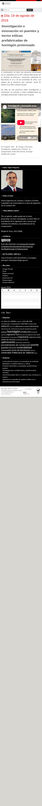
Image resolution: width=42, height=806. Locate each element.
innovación (22, 334)
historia (4, 332)
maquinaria (23, 337)
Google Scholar (7, 269)
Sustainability (6, 350)
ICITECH (34, 332)
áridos (35, 353)
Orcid (4, 271)
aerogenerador (6, 151)
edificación (18, 326)
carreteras (19, 321)
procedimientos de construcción (16, 345)
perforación (26, 342)
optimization (19, 342)
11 (20, 297)
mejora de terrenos (8, 340)
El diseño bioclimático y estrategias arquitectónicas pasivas (19, 367)
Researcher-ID (7, 278)
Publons (5, 276)
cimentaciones (5, 324)
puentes (5, 348)
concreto (23, 324)
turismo (32, 350)
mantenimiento (13, 337)
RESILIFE (12, 348)
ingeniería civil (13, 334)
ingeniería (3, 334)
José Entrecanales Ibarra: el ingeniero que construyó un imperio (21, 376)
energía (21, 147)
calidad (13, 321)
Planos (10, 388)
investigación (5, 149)
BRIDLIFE (7, 321)
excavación (21, 329)
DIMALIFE (5, 326)
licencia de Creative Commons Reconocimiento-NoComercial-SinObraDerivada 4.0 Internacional (18, 246)
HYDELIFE (25, 332)
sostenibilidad (24, 347)
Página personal (8, 273)
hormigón (13, 331)
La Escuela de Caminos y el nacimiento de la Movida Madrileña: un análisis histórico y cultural (20, 363)
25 (20, 304)
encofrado (26, 326)
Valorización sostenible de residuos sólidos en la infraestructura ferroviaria (18, 381)
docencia (12, 326)
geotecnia (28, 329)
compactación (15, 324)
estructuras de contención (9, 329)
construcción (32, 324)
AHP (2, 321)
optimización (8, 342)
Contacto (15, 388)
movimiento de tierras (22, 340)
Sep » (8, 312)
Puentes (25, 149)
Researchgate (7, 280)
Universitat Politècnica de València (17, 353)
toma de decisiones (21, 350)
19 (26, 300)
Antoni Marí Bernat (18, 151)
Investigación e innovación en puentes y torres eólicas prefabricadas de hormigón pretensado (20, 35)
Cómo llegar (4, 388)
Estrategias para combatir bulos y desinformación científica (19, 371)
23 (9, 304)
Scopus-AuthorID (8, 282)
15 (3, 300)
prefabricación (16, 149)
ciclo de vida (27, 321)
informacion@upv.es (6, 393)
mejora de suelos (35, 337)
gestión (34, 329)
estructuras (28, 147)
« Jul (3, 312)
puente (13, 154)
